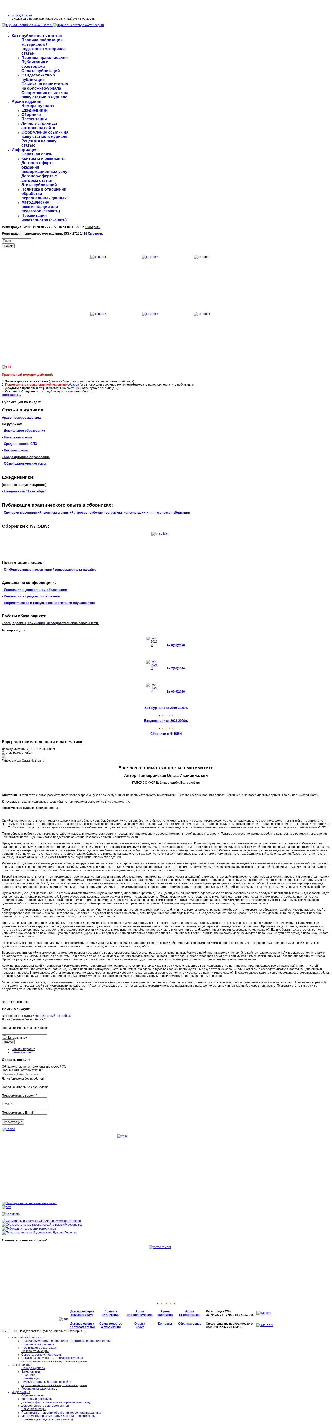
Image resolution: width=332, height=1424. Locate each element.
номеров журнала (140, 1315)
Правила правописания (44, 58)
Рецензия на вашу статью (39, 1388)
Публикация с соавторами (34, 64)
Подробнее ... (11, 395)
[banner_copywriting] (29, 1203)
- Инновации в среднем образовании (31, 596)
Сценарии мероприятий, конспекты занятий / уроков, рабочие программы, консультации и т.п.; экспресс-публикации (97, 512)
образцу (73, 384)
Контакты (165, 1323)
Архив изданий (26, 101)
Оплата (139, 1323)
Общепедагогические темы (25, 463)
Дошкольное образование (24, 430)
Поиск (8, 246)
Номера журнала (37, 106)
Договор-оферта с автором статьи (39, 178)
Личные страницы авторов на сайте (39, 125)
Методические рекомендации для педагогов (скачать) (40, 206)
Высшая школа (16, 450)
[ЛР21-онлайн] (41, 1221)
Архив (139, 1311)
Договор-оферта (82, 1311)
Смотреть (92, 227)
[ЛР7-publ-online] (29, 1228)
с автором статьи (82, 1327)
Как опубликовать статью (37, 36)
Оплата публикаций (40, 71)
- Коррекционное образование (26, 457)
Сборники (31, 115)
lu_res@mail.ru (22, 15)
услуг (140, 1327)
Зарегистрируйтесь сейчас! (53, 1016)
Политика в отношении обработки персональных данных (61, 1412)
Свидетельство (110, 1323)
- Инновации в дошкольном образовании (34, 590)
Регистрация (13, 1122)
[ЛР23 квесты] (42, 1224)
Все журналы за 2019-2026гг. (166, 708)
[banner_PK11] (39, 1232)
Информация (24, 150)
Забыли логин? (22, 1052)
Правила (111, 1311)
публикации (110, 1315)
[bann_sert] (6, 1207)
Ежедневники (34, 110)
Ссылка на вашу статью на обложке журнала (44, 86)
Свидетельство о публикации (38, 77)
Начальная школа (18, 437)
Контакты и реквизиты (43, 158)
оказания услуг (82, 1315)
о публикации (111, 1327)
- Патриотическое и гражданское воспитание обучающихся (48, 603)
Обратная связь (36, 154)
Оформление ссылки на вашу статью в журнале (44, 95)
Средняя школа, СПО (20, 444)
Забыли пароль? (23, 1049)
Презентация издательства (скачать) (44, 217)
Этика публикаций (39, 185)
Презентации (34, 119)
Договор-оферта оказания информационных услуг (56, 1402)
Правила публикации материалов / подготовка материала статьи (43, 46)
